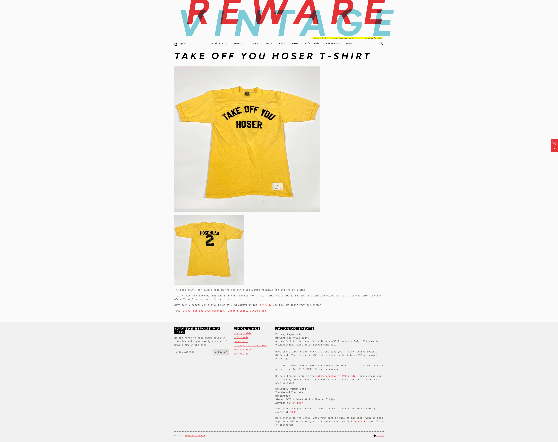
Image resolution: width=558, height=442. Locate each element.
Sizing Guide (242, 333)
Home (295, 43)
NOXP (293, 412)
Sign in (182, 44)
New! (349, 43)
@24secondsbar (327, 376)
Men (254, 43)
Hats (269, 43)
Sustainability (244, 350)
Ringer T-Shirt (237, 311)
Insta (380, 435)
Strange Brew (258, 311)
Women (237, 43)
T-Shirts (217, 43)
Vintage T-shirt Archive (250, 345)
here (230, 299)
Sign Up (221, 351)
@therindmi (349, 376)
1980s (186, 311)
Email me (266, 305)
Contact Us (241, 354)
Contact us (362, 421)
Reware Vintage (195, 435)
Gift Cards (312, 43)
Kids (282, 43)
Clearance (332, 43)
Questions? (241, 341)
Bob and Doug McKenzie (208, 311)
